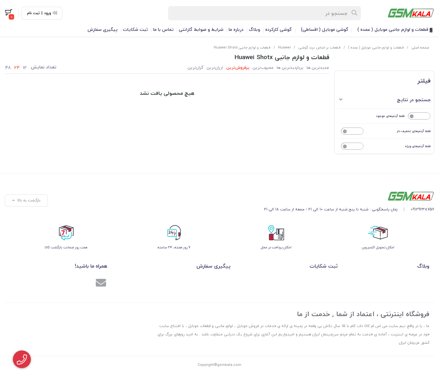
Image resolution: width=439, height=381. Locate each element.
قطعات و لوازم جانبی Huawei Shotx (242, 47)
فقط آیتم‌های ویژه (418, 146)
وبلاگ (254, 29)
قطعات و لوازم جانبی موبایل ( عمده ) (393, 29)
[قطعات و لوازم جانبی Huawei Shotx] (349, 196)
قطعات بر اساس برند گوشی (319, 47)
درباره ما (236, 29)
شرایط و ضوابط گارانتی (201, 29)
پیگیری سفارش (102, 29)
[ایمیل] (100, 283)
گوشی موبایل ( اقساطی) (324, 29)
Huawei (284, 47)
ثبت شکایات (135, 29)
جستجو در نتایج (414, 99)
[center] (354, 13)
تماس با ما (163, 29)
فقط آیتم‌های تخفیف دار (414, 131)
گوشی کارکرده (278, 29)
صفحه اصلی (420, 47)
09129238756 (422, 209)
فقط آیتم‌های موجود (390, 116)
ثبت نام (33, 13)
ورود (47, 13)
